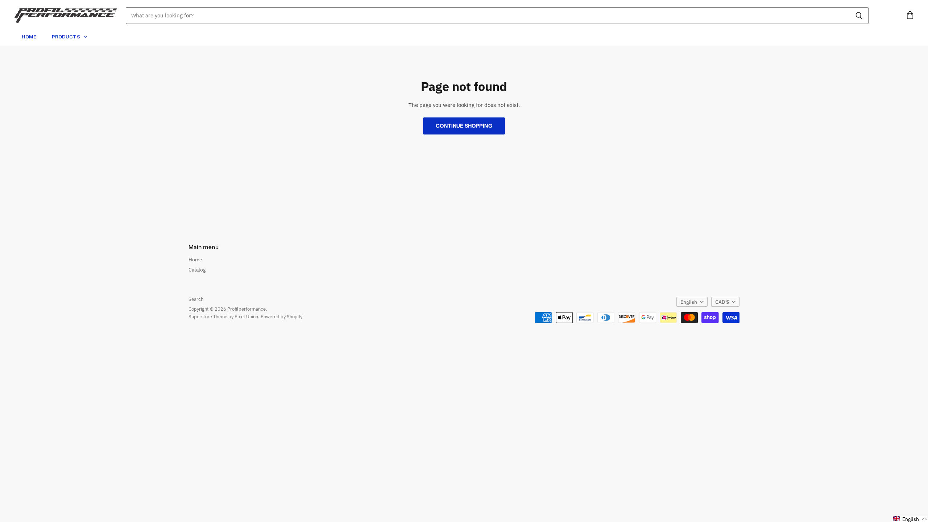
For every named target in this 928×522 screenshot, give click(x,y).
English (688, 302)
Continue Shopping (464, 126)
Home (195, 259)
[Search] (859, 15)
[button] (910, 519)
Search (195, 299)
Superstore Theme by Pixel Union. (224, 317)
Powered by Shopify (281, 317)
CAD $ (722, 302)
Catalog (197, 269)
